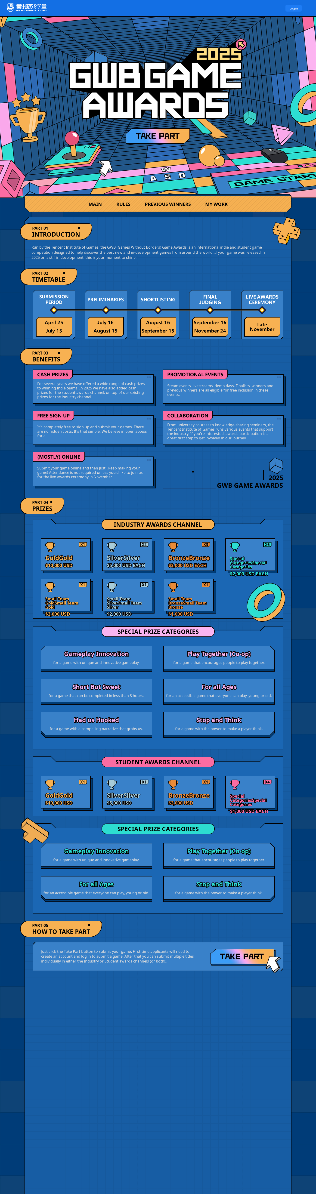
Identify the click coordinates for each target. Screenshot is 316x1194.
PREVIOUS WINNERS (168, 204)
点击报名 (158, 136)
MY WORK (216, 204)
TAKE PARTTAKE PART (245, 961)
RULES (123, 204)
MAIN (95, 204)
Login (293, 8)
